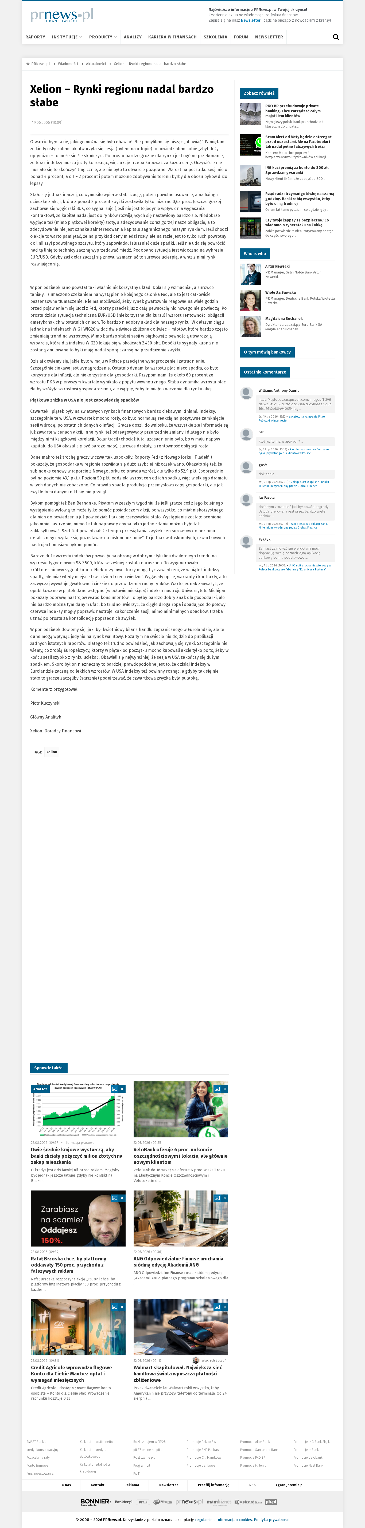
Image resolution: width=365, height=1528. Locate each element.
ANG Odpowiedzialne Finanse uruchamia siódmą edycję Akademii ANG (178, 1262)
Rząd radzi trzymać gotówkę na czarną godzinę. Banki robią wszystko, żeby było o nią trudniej (299, 199)
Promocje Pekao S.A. (201, 1442)
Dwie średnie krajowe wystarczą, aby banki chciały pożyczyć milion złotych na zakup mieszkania (76, 1156)
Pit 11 (136, 1473)
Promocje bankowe (201, 1465)
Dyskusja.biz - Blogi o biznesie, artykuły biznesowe (248, 1501)
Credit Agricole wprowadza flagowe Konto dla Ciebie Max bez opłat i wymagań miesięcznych (71, 1374)
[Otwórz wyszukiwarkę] (336, 37)
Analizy (133, 36)
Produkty (100, 36)
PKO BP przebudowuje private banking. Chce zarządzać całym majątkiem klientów (293, 111)
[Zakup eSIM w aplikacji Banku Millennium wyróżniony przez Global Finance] (247, 467)
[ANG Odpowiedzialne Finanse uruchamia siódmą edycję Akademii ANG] (181, 1218)
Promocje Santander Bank (259, 1450)
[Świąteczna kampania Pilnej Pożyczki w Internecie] (247, 392)
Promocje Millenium (254, 1465)
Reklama (132, 1485)
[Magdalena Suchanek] (250, 326)
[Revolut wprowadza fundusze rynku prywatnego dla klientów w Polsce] (247, 434)
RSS (252, 1485)
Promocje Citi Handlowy (204, 1457)
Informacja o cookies (234, 1520)
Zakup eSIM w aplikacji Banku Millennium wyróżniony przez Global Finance (294, 484)
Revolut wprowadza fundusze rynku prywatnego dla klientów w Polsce (294, 451)
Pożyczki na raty (38, 1457)
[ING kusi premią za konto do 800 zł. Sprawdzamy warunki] (250, 175)
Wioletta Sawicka (280, 292)
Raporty (35, 36)
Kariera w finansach (172, 36)
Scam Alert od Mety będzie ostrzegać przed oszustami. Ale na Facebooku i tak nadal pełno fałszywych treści (298, 142)
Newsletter (269, 36)
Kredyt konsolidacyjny (42, 1450)
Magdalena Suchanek (284, 318)
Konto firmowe (37, 1465)
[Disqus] (129, 840)
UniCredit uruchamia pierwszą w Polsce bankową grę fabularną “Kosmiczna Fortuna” (295, 567)
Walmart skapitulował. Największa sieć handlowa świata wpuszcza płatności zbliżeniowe (178, 1374)
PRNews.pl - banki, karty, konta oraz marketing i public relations (190, 1501)
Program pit (141, 1465)
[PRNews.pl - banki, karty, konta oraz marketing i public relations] (59, 15)
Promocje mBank (306, 1450)
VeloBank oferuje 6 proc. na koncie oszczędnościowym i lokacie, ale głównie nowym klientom (181, 1156)
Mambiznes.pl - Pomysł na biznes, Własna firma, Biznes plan (219, 1501)
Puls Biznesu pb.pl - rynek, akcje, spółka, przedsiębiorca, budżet (271, 1501)
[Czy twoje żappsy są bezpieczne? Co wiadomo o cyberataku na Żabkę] (250, 227)
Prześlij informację (213, 1485)
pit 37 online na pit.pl (148, 1450)
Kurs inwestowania (39, 1473)
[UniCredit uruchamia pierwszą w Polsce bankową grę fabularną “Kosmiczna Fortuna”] (247, 541)
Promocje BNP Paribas (203, 1450)
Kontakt (97, 1485)
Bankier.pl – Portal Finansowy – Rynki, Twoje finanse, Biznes (124, 1501)
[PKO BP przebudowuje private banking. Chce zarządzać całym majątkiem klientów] (250, 113)
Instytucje (65, 36)
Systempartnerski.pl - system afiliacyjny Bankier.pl (163, 1501)
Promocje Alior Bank (255, 1442)
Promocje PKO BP (252, 1457)
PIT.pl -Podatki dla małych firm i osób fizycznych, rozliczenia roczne (143, 1501)
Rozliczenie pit (144, 1457)
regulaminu (205, 1520)
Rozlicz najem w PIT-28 (149, 1442)
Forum (241, 36)
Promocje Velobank (308, 1457)
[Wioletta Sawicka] (250, 300)
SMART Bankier (37, 1442)
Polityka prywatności (271, 1520)
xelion (51, 752)
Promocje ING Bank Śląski (312, 1442)
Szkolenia (215, 36)
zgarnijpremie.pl (290, 1485)
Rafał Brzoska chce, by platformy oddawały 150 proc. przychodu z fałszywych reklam (68, 1265)
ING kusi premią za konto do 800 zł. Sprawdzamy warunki (297, 170)
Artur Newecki (277, 266)
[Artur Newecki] (250, 273)
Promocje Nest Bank (308, 1465)
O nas (66, 1485)
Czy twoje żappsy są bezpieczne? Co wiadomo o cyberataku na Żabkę (297, 222)
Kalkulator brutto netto (96, 1442)
